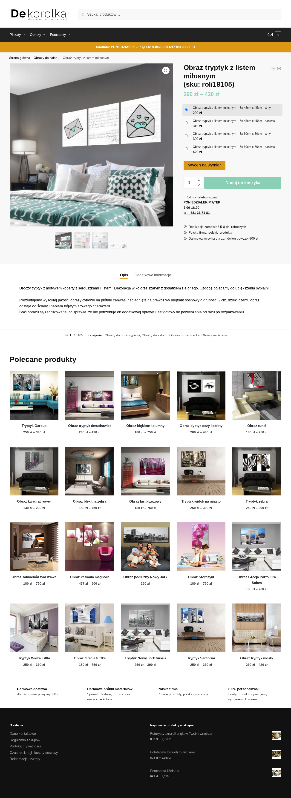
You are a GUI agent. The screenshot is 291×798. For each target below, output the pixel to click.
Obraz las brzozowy (145, 501)
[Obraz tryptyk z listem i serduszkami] (279, 68)
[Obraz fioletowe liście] (273, 68)
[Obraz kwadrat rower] (34, 471)
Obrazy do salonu (46, 58)
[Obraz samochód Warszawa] (34, 546)
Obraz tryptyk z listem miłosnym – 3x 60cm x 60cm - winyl (232, 133)
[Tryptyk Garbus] (34, 395)
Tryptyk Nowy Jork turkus (145, 658)
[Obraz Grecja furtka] (89, 628)
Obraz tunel (256, 426)
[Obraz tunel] (256, 395)
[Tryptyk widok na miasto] (201, 471)
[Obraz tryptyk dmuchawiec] (89, 395)
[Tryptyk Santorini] (201, 628)
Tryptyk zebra (257, 501)
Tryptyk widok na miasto (201, 501)
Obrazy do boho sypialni (122, 335)
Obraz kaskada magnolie (89, 577)
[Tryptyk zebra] (256, 471)
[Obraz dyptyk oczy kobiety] (201, 395)
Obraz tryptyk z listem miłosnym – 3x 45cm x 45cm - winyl (232, 107)
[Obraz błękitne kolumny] (145, 395)
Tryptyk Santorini (201, 658)
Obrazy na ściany (214, 335)
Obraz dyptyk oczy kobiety (201, 426)
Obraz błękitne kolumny (145, 426)
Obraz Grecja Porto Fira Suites (256, 579)
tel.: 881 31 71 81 (182, 47)
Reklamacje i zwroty (25, 759)
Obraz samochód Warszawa (34, 577)
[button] (166, 70)
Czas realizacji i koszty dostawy (34, 753)
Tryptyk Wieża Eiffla (34, 658)
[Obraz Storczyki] (201, 546)
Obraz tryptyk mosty (256, 658)
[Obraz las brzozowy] (145, 471)
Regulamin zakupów (25, 740)
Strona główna (19, 58)
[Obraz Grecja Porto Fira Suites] (256, 546)
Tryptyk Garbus (34, 426)
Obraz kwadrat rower (34, 501)
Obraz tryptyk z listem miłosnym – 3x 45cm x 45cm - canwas (234, 121)
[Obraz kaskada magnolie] (89, 546)
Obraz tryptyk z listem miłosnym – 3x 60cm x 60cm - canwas (234, 147)
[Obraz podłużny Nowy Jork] (145, 546)
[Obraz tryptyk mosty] (256, 628)
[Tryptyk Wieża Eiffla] (34, 628)
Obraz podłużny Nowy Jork (145, 577)
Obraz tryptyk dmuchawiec (89, 426)
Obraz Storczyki (201, 577)
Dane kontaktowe (23, 733)
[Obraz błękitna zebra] (89, 471)
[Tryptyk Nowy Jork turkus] (145, 628)
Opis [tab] (124, 275)
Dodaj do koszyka (242, 182)
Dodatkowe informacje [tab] (153, 275)
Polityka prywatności (25, 746)
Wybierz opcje (34, 441)
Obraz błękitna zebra (89, 501)
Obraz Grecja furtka (90, 658)
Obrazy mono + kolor (184, 335)
